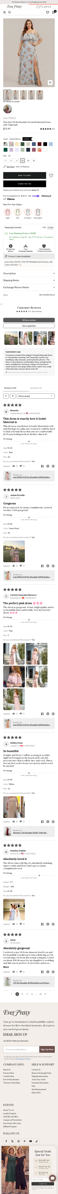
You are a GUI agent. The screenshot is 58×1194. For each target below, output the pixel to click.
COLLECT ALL (43, 1184)
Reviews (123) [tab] (10, 388)
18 (11, 161)
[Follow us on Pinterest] (24, 1141)
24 (28, 161)
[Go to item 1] (11, 338)
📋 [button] (20, 265)
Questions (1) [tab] (36, 388)
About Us (7, 1070)
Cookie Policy (8, 1076)
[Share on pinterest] (53, 466)
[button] (46, 129)
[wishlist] (47, 12)
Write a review (29, 320)
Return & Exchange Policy (42, 1073)
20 (17, 161)
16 (5, 161)
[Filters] (13, 395)
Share (5, 295)
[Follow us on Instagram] (18, 1141)
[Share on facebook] (42, 466)
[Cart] (53, 12)
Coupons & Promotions (12, 1120)
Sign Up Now (47, 1049)
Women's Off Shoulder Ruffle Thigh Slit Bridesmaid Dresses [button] (29, 832)
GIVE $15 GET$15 (10, 1117)
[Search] (9, 12)
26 (34, 161)
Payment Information (40, 1083)
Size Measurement (39, 1089)
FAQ (33, 1086)
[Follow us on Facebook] (6, 1141)
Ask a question (29, 325)
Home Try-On (24, 184)
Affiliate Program (10, 1126)
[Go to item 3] (40, 338)
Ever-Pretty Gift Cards (12, 1123)
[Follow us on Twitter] (12, 1141)
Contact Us (36, 1070)
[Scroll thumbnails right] (51, 338)
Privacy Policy (8, 1073)
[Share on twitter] (47, 466)
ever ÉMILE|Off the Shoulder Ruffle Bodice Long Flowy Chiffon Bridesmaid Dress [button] (31, 477)
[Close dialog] (55, 1147)
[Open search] (6, 395)
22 (22, 161)
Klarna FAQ (36, 1093)
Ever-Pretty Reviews (11, 1079)
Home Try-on (8, 1110)
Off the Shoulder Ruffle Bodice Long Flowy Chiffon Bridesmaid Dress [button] (31, 983)
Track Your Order (38, 1079)
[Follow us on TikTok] (37, 1141)
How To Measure (22, 167)
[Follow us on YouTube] (31, 1141)
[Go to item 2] (25, 338)
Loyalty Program (9, 1113)
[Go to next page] (46, 994)
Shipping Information (40, 1076)
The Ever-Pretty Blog (11, 1083)
